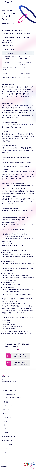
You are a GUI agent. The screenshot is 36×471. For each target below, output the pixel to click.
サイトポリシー (6, 448)
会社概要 (6, 421)
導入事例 (6, 402)
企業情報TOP (7, 417)
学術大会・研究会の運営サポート (15, 398)
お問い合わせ (5, 410)
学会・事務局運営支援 (9, 394)
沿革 (5, 425)
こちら (20, 333)
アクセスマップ (7, 432)
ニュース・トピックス (7, 406)
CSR (5, 429)
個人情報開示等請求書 (23, 105)
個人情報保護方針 (7, 440)
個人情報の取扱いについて (9, 436)
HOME (4, 387)
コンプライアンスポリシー (8, 444)
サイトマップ (5, 452)
